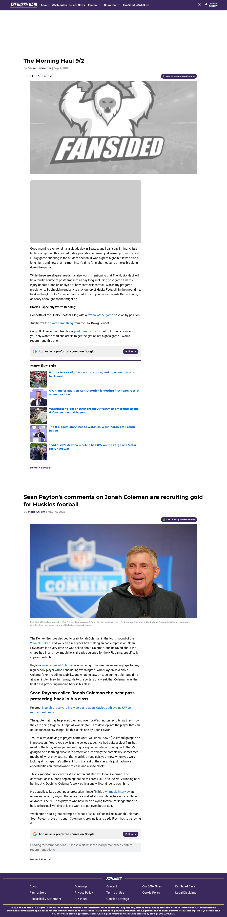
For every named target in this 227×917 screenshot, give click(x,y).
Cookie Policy (151, 892)
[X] (199, 4)
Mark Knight (36, 511)
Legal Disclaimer (186, 892)
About (45, 5)
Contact (111, 886)
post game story (85, 331)
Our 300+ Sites (152, 886)
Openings (81, 886)
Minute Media (26, 907)
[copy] (50, 76)
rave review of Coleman (58, 665)
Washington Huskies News (68, 5)
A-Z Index (81, 899)
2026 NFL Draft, (41, 643)
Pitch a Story (38, 892)
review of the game (100, 315)
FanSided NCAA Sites (136, 5)
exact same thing (61, 323)
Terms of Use (115, 892)
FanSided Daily (185, 886)
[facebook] (206, 4)
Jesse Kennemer (39, 68)
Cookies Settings (117, 899)
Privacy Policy (84, 892)
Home (34, 467)
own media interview (117, 791)
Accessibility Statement (45, 899)
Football (46, 467)
